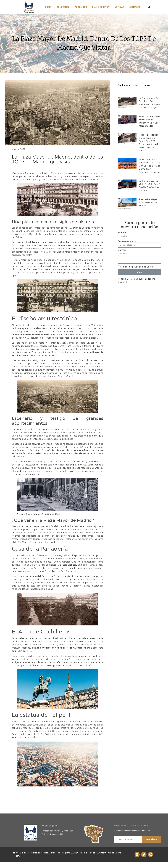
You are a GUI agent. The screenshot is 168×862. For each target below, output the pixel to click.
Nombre (122, 233)
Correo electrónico (127, 241)
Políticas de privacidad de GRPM (136, 266)
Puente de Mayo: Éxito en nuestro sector (148, 202)
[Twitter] (143, 854)
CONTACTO (135, 7)
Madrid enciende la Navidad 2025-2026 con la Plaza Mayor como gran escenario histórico (149, 165)
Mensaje (122, 250)
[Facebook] (137, 854)
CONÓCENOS (63, 7)
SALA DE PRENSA (100, 7)
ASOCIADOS (81, 7)
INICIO (48, 7)
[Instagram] (150, 854)
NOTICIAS (119, 7)
